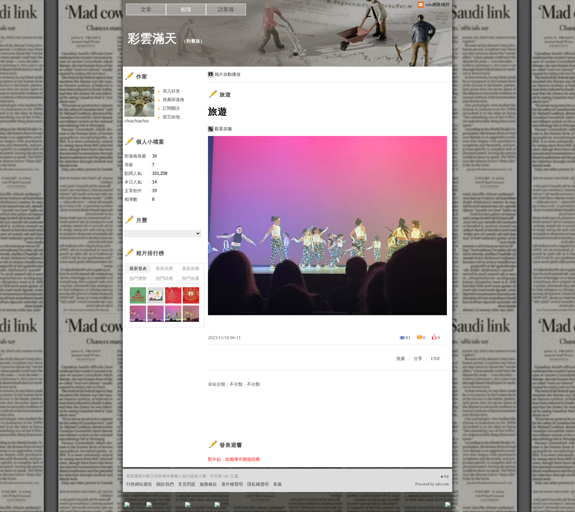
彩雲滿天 (152, 38)
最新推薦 (190, 268)
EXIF (435, 358)
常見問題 (186, 484)
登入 (406, 506)
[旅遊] (138, 314)
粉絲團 (137, 506)
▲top (444, 476)
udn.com (442, 484)
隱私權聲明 (258, 484)
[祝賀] (138, 295)
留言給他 (171, 116)
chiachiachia (136, 120)
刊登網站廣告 (139, 484)
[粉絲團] (127, 504)
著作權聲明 (232, 484)
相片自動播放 (228, 74)
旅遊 (225, 94)
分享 (418, 358)
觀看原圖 (223, 128)
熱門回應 (164, 278)
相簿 (186, 9)
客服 (277, 484)
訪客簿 (226, 9)
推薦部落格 (173, 99)
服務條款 (208, 484)
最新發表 (138, 268)
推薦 (400, 358)
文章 (146, 9)
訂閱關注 (171, 108)
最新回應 (164, 268)
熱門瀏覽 (138, 278)
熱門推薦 (190, 278)
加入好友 (171, 90)
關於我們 (165, 484)
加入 (418, 506)
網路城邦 (434, 506)
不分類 (236, 384)
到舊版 (193, 41)
